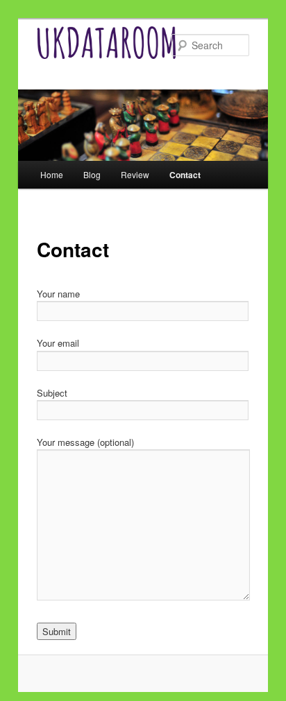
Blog (92, 174)
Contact (185, 174)
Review (135, 174)
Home (51, 174)
